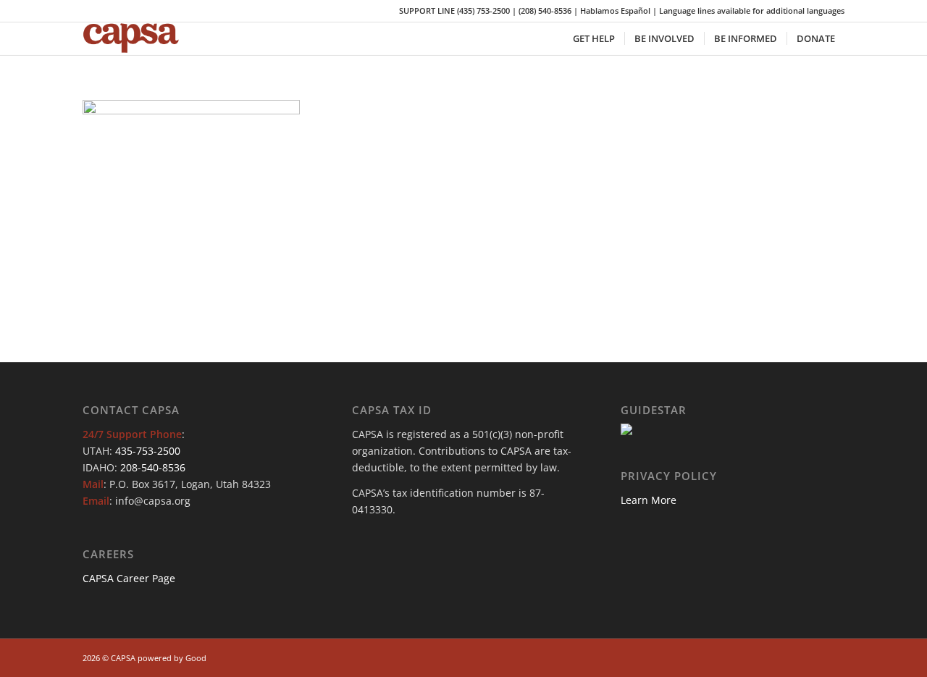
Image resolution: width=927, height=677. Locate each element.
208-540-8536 (152, 467)
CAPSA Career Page (129, 578)
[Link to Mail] (833, 657)
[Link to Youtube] (812, 657)
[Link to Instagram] (790, 657)
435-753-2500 (147, 451)
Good (195, 657)
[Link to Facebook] (768, 657)
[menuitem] (593, 38)
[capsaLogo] (140, 38)
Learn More (648, 500)
